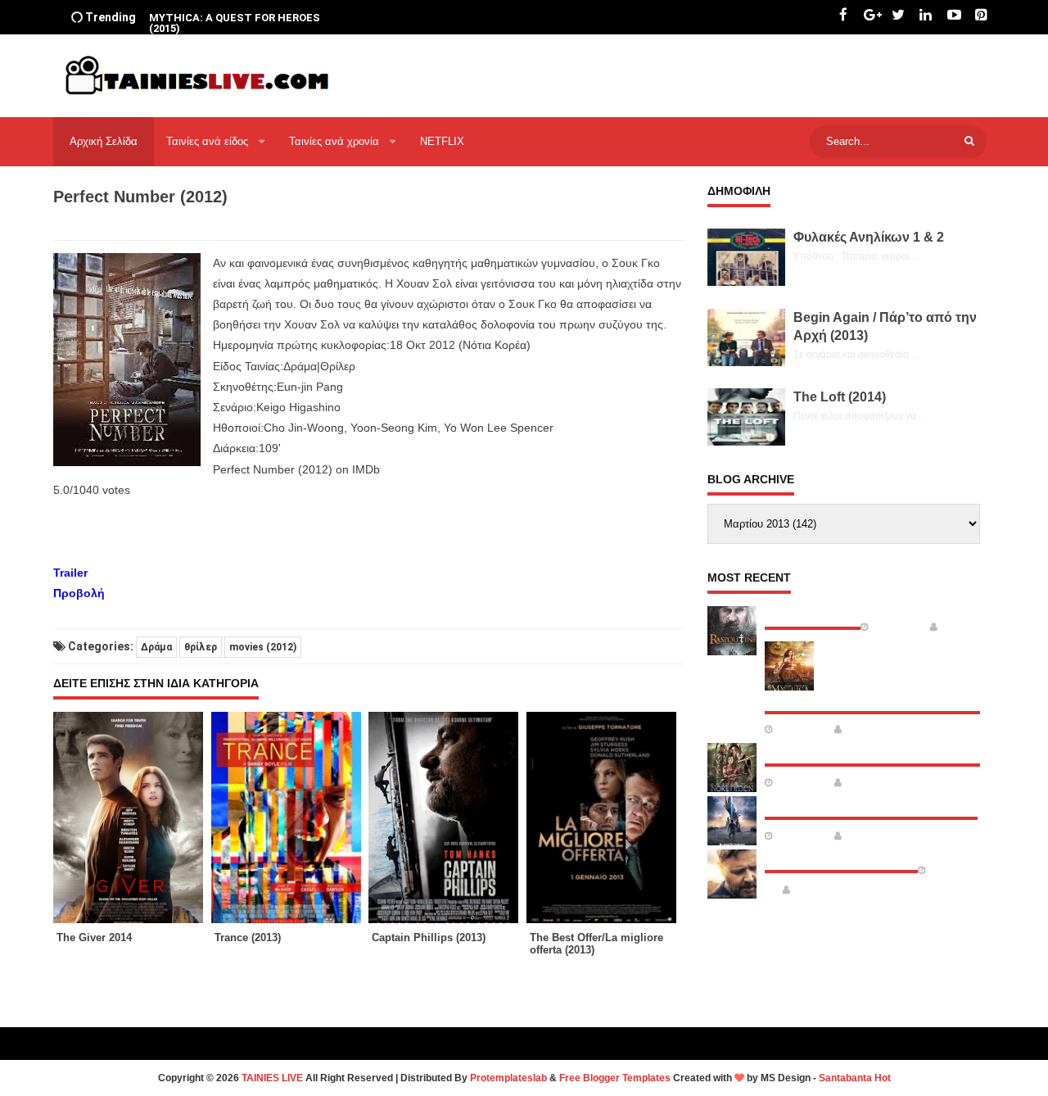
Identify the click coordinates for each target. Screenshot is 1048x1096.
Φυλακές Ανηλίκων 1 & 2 (868, 237)
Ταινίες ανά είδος (208, 141)
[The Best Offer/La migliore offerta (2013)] (605, 817)
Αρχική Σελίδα (104, 141)
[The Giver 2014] (132, 817)
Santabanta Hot (855, 1078)
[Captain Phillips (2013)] (447, 817)
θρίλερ (200, 647)
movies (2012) (262, 647)
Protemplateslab (508, 1078)
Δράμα (156, 647)
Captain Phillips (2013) (429, 937)
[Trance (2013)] (290, 817)
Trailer (70, 572)
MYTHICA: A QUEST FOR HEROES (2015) (234, 22)
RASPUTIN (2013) (813, 613)
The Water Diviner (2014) (841, 856)
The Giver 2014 (94, 937)
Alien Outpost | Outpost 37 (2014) (871, 803)
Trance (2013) (248, 937)
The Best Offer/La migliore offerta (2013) (596, 943)
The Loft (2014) (839, 397)
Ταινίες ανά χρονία (335, 141)
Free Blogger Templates (615, 1078)
